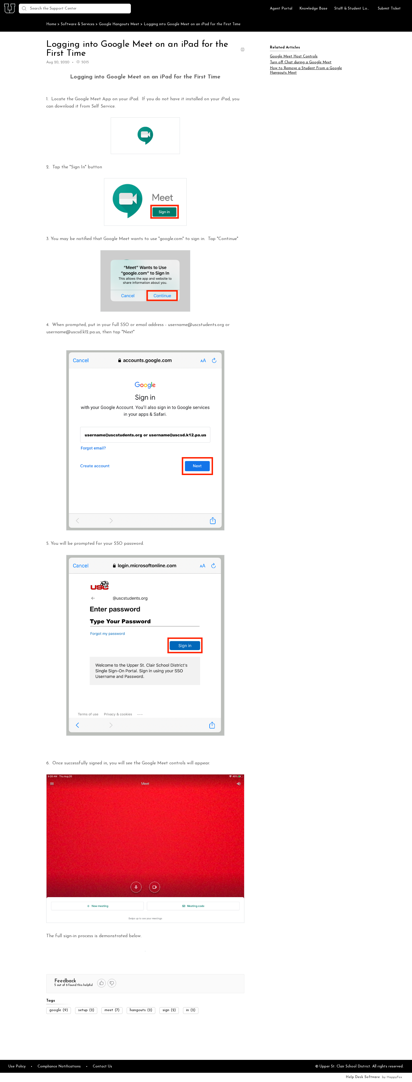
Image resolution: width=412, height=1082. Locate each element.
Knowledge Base (313, 8)
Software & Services (78, 24)
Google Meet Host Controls (294, 56)
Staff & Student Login (352, 8)
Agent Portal (281, 8)
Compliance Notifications (59, 1066)
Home (51, 24)
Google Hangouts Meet (119, 24)
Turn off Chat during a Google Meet (301, 62)
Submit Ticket (389, 8)
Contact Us (102, 1066)
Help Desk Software (363, 1077)
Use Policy (17, 1066)
